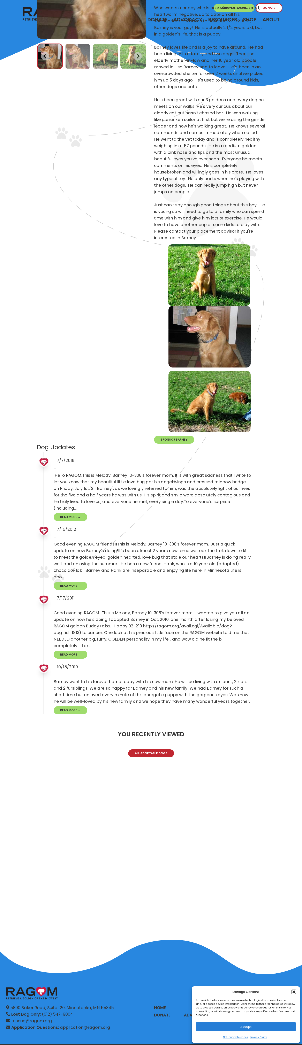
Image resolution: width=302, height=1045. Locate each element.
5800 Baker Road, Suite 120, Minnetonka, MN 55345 (61, 1008)
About (271, 19)
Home (160, 1008)
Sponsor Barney (174, 440)
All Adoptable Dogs (151, 753)
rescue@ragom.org (31, 1021)
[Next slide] (138, 56)
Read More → (70, 517)
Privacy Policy (258, 1037)
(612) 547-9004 (42, 1014)
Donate (269, 8)
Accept (246, 1026)
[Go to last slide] (45, 56)
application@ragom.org (60, 1027)
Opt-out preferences (235, 1037)
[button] (294, 992)
